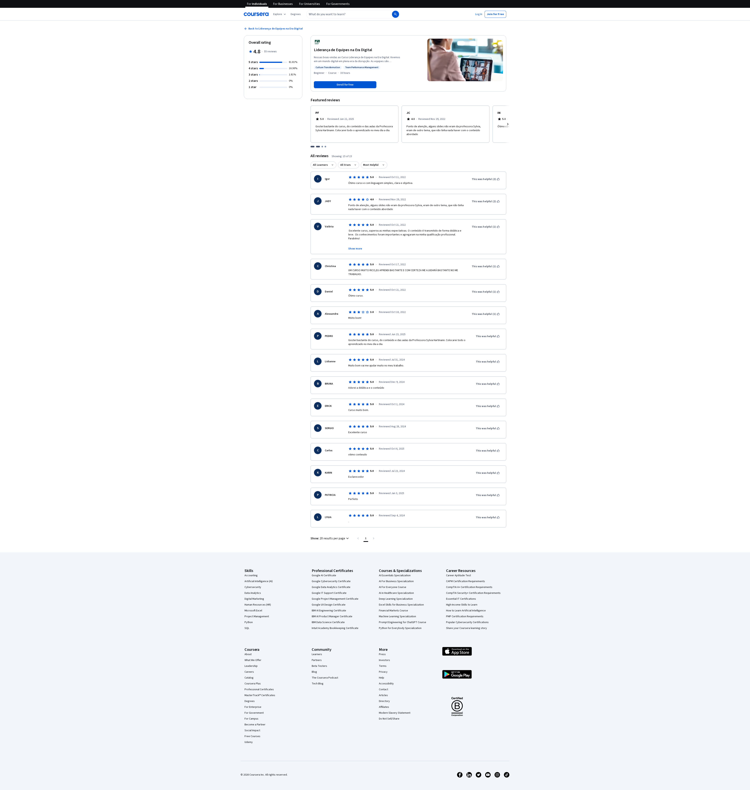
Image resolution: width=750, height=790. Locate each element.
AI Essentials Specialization (395, 575)
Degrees (250, 701)
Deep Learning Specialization (396, 599)
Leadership (251, 666)
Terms (383, 666)
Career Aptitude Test (458, 575)
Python (249, 622)
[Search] (395, 14)
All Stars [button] (345, 165)
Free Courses (252, 736)
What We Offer (253, 660)
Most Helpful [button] (371, 165)
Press (382, 654)
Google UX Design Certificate (329, 605)
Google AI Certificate (324, 575)
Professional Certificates (259, 689)
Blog (314, 672)
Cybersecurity (253, 587)
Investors (384, 660)
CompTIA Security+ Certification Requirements (473, 593)
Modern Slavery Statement (394, 713)
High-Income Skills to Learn (461, 605)
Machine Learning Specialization (397, 616)
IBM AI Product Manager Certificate (332, 616)
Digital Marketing (254, 599)
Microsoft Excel (253, 611)
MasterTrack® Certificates (260, 695)
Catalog (249, 678)
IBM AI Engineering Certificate (329, 611)
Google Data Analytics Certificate (331, 587)
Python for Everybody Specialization (400, 628)
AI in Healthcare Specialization (396, 593)
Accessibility (386, 684)
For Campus (251, 719)
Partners (317, 660)
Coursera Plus (253, 684)
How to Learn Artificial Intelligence (466, 611)
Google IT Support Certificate (329, 593)
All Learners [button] (320, 165)
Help (381, 678)
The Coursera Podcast (325, 678)
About (248, 654)
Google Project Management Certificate (335, 599)
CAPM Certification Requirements (465, 581)
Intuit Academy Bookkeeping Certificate (335, 628)
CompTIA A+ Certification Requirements (469, 587)
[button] (295, 14)
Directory (384, 701)
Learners (317, 654)
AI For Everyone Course (392, 587)
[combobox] (344, 14)
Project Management (257, 616)
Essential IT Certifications (461, 599)
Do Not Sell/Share (389, 719)
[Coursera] (256, 14)
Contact (383, 689)
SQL (247, 628)
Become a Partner (255, 725)
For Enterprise (253, 707)
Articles (383, 695)
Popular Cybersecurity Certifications (467, 622)
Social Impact (252, 730)
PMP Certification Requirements (464, 616)
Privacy (383, 672)
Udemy (249, 742)
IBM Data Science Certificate (328, 622)
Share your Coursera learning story (466, 628)
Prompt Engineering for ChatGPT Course (402, 622)
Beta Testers (319, 666)
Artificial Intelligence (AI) (259, 581)
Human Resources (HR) (258, 605)
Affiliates (384, 707)
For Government (254, 713)
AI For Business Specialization (396, 581)
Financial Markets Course (393, 611)
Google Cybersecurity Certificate (331, 581)
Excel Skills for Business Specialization (401, 605)
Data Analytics (253, 593)
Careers (249, 672)
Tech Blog (317, 684)
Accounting (251, 575)
